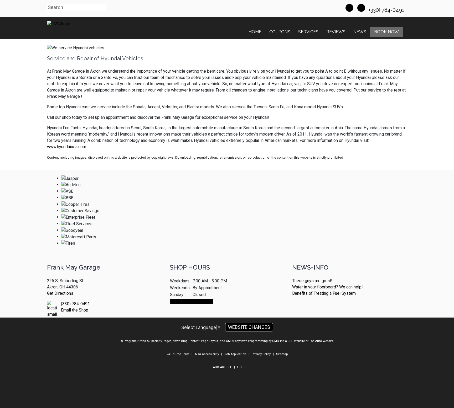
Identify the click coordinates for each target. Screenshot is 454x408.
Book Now (386, 31)
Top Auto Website (321, 341)
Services (308, 31)
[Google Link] (361, 8)
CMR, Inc (278, 341)
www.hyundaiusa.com (66, 146)
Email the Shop (74, 310)
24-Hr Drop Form (178, 354)
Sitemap (282, 354)
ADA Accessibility (207, 354)
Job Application (235, 354)
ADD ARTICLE (222, 367)
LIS (239, 367)
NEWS (359, 31)
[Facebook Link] (349, 8)
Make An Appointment (191, 301)
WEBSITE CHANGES (249, 327)
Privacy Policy (261, 354)
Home (255, 31)
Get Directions (60, 293)
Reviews (335, 31)
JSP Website (296, 341)
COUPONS (279, 31)
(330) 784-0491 (387, 10)
